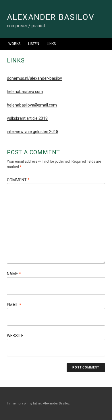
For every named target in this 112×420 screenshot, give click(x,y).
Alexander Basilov (50, 17)
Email (14, 305)
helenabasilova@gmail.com (32, 105)
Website (15, 335)
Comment (18, 180)
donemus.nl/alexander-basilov (34, 78)
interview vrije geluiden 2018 (32, 131)
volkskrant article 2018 (27, 118)
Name (14, 273)
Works (14, 44)
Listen (33, 44)
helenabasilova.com (25, 91)
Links (51, 44)
